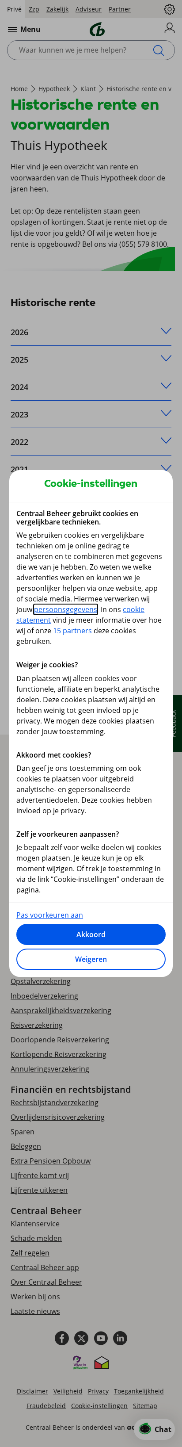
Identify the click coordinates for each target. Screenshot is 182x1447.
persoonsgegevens (65, 609)
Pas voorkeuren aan (49, 915)
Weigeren (91, 959)
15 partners (72, 630)
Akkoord (91, 934)
